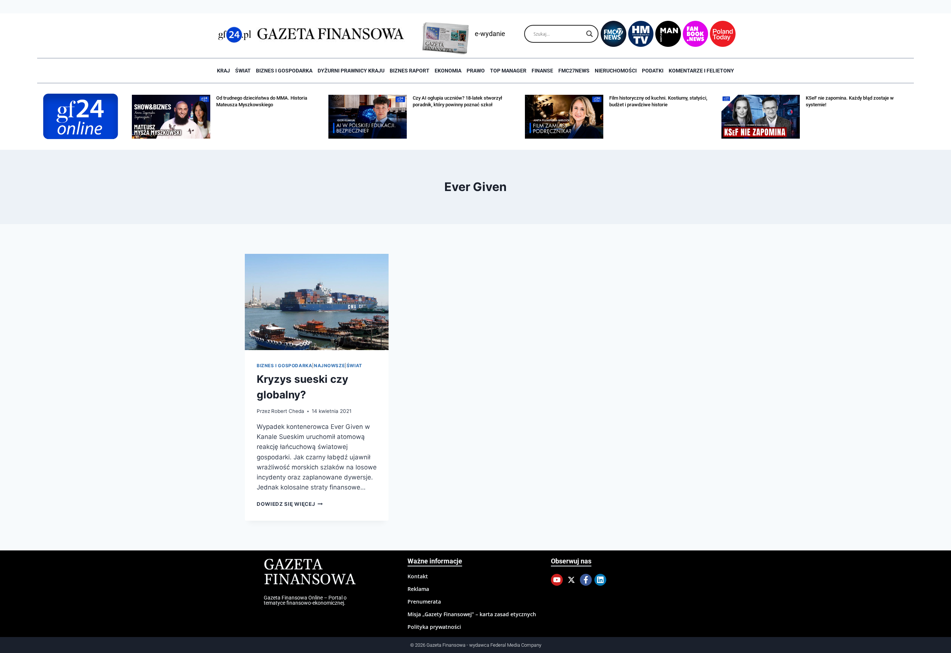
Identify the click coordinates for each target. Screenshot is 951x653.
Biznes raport (409, 71)
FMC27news (574, 71)
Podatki (652, 71)
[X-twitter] (571, 580)
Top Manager (508, 71)
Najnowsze (329, 365)
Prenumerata (424, 601)
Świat (243, 71)
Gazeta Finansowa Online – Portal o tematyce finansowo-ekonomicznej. (305, 600)
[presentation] (317, 302)
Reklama (418, 588)
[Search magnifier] (589, 34)
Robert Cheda (287, 411)
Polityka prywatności (434, 626)
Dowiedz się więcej (290, 504)
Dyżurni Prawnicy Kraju (351, 71)
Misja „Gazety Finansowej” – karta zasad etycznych (472, 614)
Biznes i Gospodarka (284, 71)
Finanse (542, 71)
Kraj (223, 71)
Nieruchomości (616, 71)
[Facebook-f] (586, 580)
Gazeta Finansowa (310, 572)
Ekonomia (448, 71)
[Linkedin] (600, 580)
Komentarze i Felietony (701, 71)
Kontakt (418, 576)
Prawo (476, 71)
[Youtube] (557, 580)
